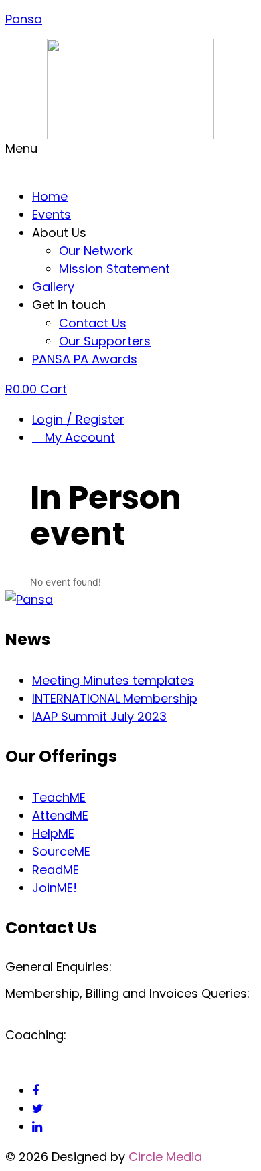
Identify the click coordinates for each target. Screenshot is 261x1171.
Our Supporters (105, 341)
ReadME (55, 869)
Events (51, 214)
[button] (130, 157)
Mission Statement (114, 268)
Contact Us (92, 322)
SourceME (61, 851)
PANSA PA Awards (84, 359)
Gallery (53, 286)
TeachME (59, 797)
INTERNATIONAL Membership (114, 698)
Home (50, 196)
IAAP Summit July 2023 (99, 716)
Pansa (23, 19)
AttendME (60, 815)
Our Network (96, 250)
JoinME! (54, 887)
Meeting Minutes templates (113, 680)
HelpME (53, 833)
